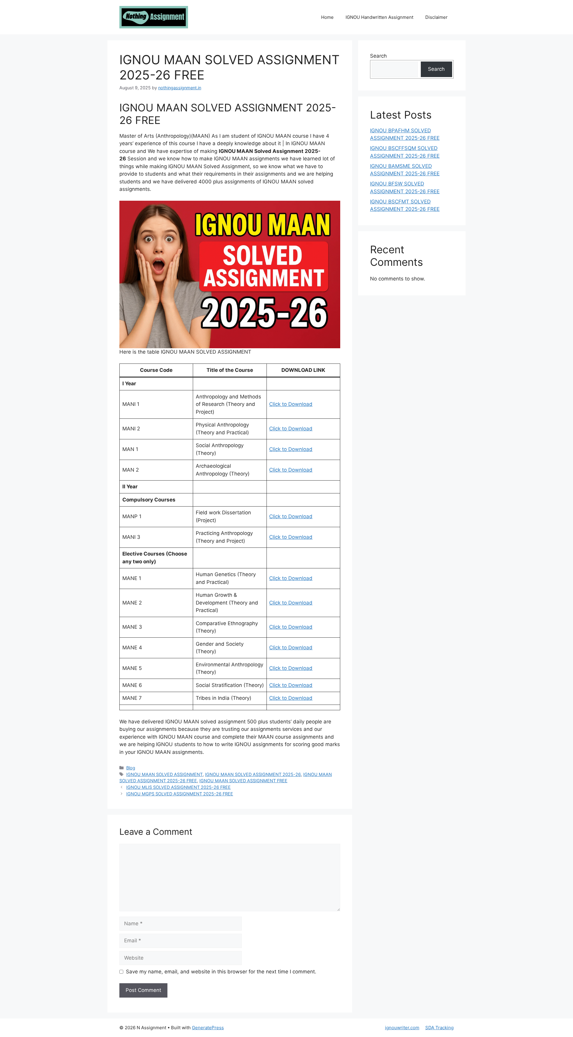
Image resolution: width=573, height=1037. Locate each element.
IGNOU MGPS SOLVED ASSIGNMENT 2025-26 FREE (179, 793)
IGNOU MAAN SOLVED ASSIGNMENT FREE (243, 780)
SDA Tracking (439, 1027)
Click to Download (290, 404)
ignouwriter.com (402, 1027)
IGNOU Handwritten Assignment (379, 17)
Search (378, 56)
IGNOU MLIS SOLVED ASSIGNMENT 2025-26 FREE (178, 787)
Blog (130, 767)
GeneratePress (208, 1027)
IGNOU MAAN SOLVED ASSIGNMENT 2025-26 (253, 774)
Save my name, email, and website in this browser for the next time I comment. (221, 972)
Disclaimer (436, 17)
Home (327, 17)
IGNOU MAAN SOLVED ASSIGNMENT (164, 774)
